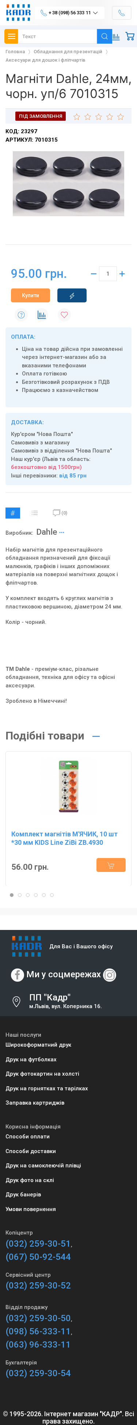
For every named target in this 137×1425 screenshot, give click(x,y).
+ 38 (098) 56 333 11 (69, 12)
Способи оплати (27, 1136)
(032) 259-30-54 (38, 1373)
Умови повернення (30, 1209)
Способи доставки (30, 1151)
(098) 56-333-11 (38, 1331)
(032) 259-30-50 (38, 1318)
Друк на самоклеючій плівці (43, 1165)
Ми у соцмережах (63, 975)
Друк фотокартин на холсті (42, 1073)
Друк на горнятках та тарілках (46, 1088)
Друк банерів (23, 1194)
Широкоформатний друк (38, 1045)
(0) (64, 513)
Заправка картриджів (34, 1102)
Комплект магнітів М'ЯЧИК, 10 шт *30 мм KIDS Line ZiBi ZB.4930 (64, 838)
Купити (30, 295)
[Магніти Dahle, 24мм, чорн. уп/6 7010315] (68, 183)
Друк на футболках (31, 1059)
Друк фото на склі (29, 1180)
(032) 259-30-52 (38, 1285)
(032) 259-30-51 (38, 1244)
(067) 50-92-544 (38, 1257)
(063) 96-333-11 (38, 1344)
